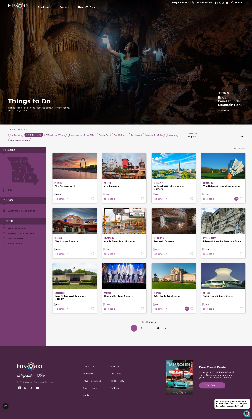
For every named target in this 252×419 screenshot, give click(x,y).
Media (86, 395)
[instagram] (220, 3)
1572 (58, 304)
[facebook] (216, 3)
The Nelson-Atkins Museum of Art (222, 186)
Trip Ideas (43, 7)
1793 (207, 249)
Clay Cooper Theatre (66, 241)
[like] (93, 199)
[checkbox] (15, 135)
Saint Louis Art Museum (167, 296)
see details (59, 199)
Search (238, 2)
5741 (157, 194)
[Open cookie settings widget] (6, 406)
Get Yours (212, 385)
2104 (107, 304)
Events (63, 7)
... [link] (150, 328)
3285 (58, 249)
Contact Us (88, 366)
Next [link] (164, 328)
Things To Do (85, 7)
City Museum (111, 186)
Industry (114, 366)
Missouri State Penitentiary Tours (222, 241)
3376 (207, 194)
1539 (207, 304)
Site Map (114, 388)
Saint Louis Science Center (218, 296)
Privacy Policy (117, 381)
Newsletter (88, 373)
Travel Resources (92, 381)
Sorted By (192, 133)
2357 (157, 249)
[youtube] (227, 3)
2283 (108, 249)
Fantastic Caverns (164, 241)
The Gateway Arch (64, 186)
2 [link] (141, 328)
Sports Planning (91, 388)
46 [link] (158, 328)
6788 (107, 194)
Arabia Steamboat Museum (119, 241)
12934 (58, 194)
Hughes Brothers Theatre (118, 296)
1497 (157, 304)
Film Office (115, 373)
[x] (223, 3)
